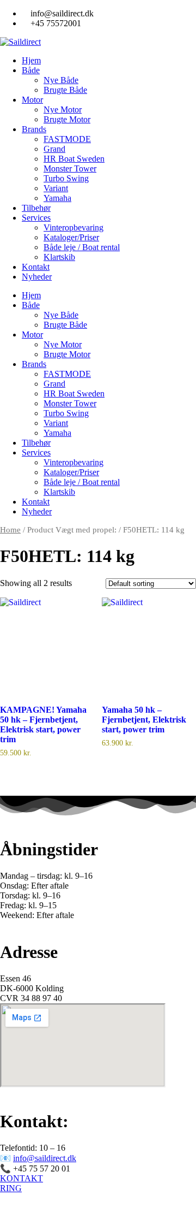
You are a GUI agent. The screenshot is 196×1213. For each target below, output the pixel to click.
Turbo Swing (66, 178)
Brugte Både (65, 89)
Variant (56, 188)
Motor (32, 99)
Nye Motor (63, 109)
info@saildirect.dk (44, 1158)
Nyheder (37, 276)
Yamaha (57, 198)
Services (36, 217)
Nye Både (61, 80)
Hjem (31, 60)
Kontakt (36, 266)
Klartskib (59, 257)
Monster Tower (70, 168)
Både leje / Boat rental (82, 247)
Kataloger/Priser (71, 237)
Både (31, 70)
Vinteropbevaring (73, 227)
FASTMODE (67, 139)
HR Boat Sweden (74, 158)
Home (10, 529)
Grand (54, 148)
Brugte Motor (67, 119)
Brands (34, 129)
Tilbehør (36, 207)
